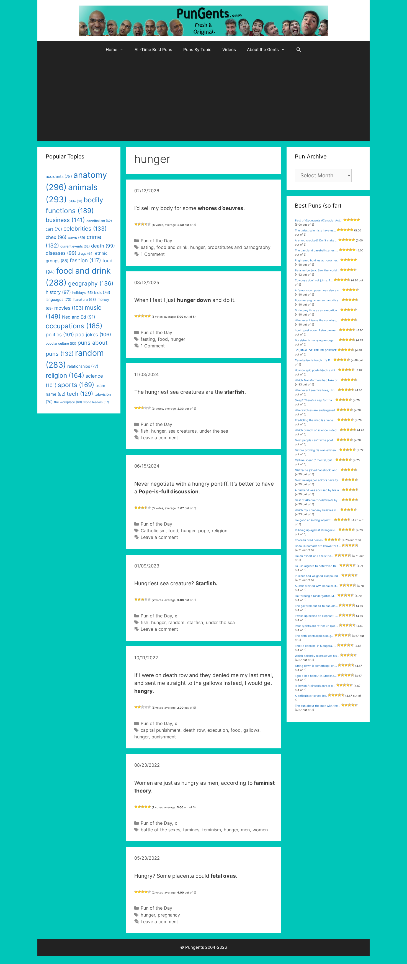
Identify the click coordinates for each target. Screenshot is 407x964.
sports (76, 385)
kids (102, 292)
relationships (82, 366)
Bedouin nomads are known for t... (318, 545)
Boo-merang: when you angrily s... (318, 300)
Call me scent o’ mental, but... (314, 460)
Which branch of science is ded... (317, 430)
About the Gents (263, 49)
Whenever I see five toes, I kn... (316, 390)
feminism (211, 829)
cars (54, 229)
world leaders (96, 402)
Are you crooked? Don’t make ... (316, 240)
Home (111, 49)
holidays (82, 293)
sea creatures (182, 431)
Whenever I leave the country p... (317, 320)
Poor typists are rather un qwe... (316, 625)
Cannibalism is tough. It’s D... (314, 360)
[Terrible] (136, 224)
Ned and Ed (78, 317)
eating (147, 247)
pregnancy (169, 915)
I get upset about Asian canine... (316, 330)
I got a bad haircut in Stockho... (316, 675)
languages (58, 299)
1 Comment (153, 254)
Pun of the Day (156, 240)
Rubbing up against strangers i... (316, 530)
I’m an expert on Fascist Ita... (314, 555)
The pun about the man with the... (317, 705)
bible (75, 201)
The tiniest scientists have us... (315, 230)
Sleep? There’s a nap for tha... (314, 400)
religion (219, 530)
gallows (251, 730)
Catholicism (153, 530)
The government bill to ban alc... (316, 605)
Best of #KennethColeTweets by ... (318, 500)
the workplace (68, 402)
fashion (85, 260)
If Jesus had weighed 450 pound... (317, 575)
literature (84, 299)
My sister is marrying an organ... (316, 340)
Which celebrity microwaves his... (317, 655)
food (163, 339)
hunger (197, 247)
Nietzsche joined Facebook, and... (317, 470)
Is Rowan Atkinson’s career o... (315, 685)
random (176, 622)
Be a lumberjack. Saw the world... (317, 270)
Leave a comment (159, 437)
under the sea (213, 431)
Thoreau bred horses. (309, 540)
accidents (59, 176)
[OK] (142, 224)
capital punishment (161, 730)
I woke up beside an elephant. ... (316, 615)
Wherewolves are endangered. (315, 410)
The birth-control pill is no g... (314, 635)
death (103, 246)
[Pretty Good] (146, 224)
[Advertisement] (203, 99)
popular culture (61, 343)
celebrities (85, 228)
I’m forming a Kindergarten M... (315, 595)
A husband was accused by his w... (318, 490)
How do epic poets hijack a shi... (316, 370)
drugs (86, 253)
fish (144, 431)
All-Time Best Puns (153, 49)
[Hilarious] (149, 224)
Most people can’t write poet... (315, 440)
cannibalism (99, 221)
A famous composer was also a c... (318, 290)
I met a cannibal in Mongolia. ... (315, 645)
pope (203, 530)
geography (90, 283)
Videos (229, 49)
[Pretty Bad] (139, 224)
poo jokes (93, 334)
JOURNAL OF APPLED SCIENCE (316, 350)
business (65, 219)
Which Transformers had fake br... (317, 380)
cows (76, 237)
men (245, 829)
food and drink (171, 247)
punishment (163, 737)
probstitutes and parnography (239, 247)
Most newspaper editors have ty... (318, 480)
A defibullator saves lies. (311, 695)
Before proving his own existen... (316, 450)
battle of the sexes (160, 829)
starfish (195, 622)
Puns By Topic (197, 49)
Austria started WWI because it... (317, 585)
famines (191, 829)
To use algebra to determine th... (316, 565)
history (58, 292)
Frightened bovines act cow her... (317, 260)
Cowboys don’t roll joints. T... (314, 280)
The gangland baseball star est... (316, 250)
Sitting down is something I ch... (316, 665)
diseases (61, 253)
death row (194, 730)
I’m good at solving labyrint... (314, 520)
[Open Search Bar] (298, 49)
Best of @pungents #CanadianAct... (318, 220)
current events (75, 246)
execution (217, 730)
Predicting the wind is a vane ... (315, 420)
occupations (74, 326)
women (260, 829)
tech (80, 393)
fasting (148, 339)
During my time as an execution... (317, 310)
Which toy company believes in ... (317, 510)
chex (56, 237)
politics (60, 334)
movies (68, 308)
